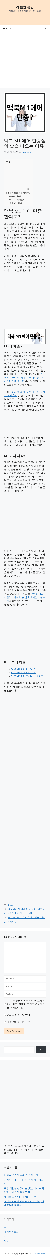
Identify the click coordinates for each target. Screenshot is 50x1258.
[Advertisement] (25, 59)
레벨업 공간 (25, 7)
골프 (6, 1227)
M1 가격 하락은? (16, 200)
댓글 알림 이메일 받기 (18, 1015)
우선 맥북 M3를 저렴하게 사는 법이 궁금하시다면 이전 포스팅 (25, 378)
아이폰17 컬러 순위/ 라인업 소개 (21, 1175)
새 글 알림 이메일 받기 (18, 1022)
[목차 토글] (27, 189)
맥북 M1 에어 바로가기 (23, 669)
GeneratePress (39, 1254)
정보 (10, 904)
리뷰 (6, 1236)
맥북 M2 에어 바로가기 (23, 672)
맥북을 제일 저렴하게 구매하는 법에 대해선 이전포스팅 (24, 597)
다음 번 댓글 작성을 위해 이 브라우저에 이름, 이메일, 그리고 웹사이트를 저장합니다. (26, 1004)
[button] (46, 29)
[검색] (41, 1049)
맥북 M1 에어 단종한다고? (17, 193)
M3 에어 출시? (15, 196)
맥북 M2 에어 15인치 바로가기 (27, 676)
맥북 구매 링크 (15, 203)
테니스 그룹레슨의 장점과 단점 (20, 1196)
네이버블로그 (11, 1231)
